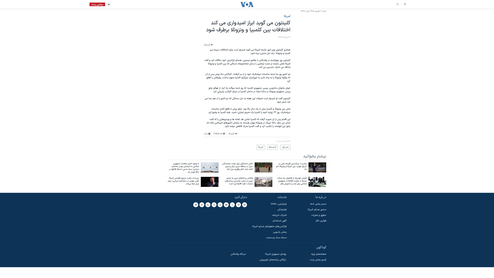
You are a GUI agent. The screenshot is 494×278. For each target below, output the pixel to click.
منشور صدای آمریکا (317, 209)
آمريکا (287, 16)
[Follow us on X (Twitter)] (232, 204)
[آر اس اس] (207, 204)
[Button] (208, 45)
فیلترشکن (282, 209)
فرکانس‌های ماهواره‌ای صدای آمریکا (269, 226)
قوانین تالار (321, 221)
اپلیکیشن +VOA (279, 204)
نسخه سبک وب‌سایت (276, 237)
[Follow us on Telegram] (238, 204)
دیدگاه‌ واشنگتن (238, 254)
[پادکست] (201, 204)
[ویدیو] (109, 4)
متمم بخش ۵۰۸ (318, 204)
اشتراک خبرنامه (279, 215)
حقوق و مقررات (318, 215)
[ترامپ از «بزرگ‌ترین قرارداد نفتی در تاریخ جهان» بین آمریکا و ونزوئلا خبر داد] (317, 167)
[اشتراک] (195, 204)
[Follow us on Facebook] (244, 204)
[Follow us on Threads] (214, 204)
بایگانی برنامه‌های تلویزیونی (272, 260)
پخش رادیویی (280, 232)
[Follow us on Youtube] (226, 204)
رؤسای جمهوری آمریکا (275, 254)
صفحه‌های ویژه (318, 254)
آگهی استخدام (280, 221)
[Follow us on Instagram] (220, 204)
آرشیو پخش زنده (318, 260)
